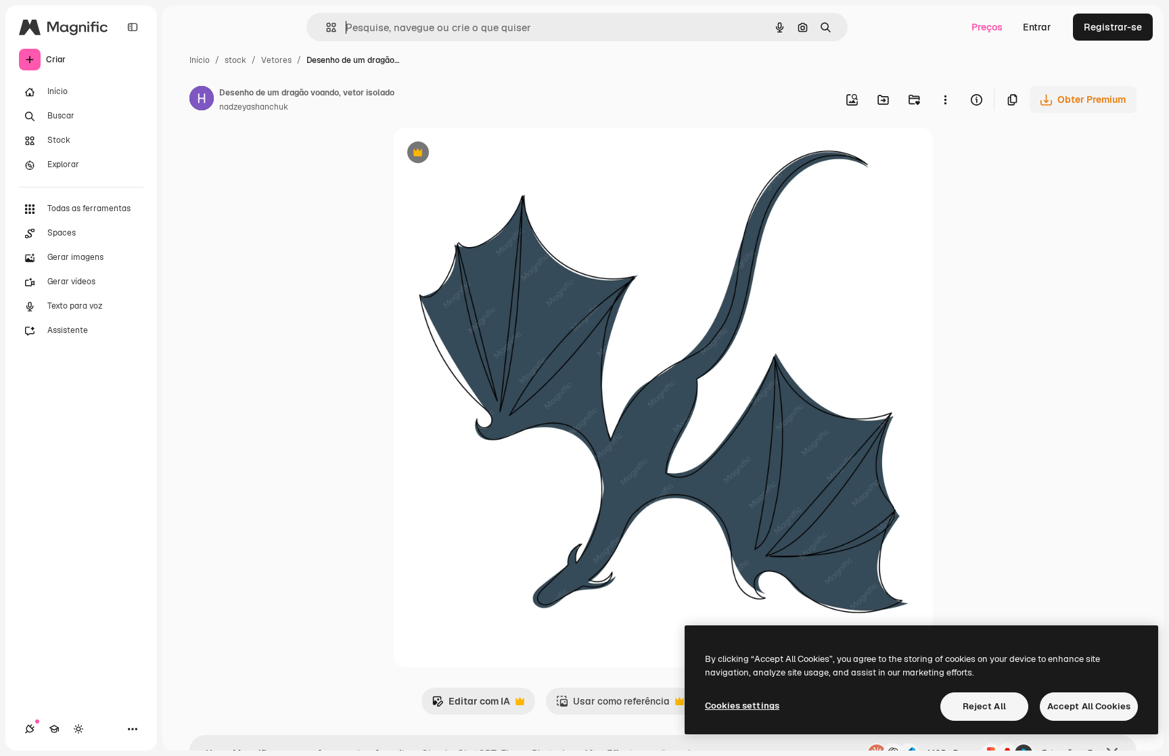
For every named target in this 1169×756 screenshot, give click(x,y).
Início (199, 60)
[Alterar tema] (78, 729)
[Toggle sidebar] (132, 27)
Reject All (984, 706)
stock (235, 60)
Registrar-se (1113, 27)
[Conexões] (30, 729)
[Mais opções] (945, 99)
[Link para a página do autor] (201, 100)
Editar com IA (471, 705)
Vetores (276, 60)
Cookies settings (742, 705)
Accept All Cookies (1088, 706)
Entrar (1037, 27)
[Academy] (54, 729)
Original (480, 154)
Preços (987, 27)
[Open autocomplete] (325, 27)
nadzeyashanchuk (253, 107)
